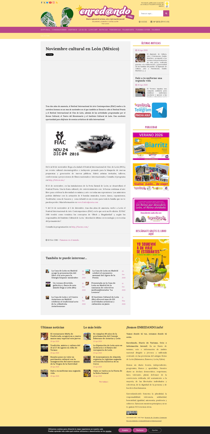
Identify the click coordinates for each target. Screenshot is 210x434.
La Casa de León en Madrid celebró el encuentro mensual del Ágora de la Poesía (105, 274)
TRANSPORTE (128, 30)
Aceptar (125, 430)
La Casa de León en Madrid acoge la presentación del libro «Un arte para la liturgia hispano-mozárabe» (65, 274)
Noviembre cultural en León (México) (82, 48)
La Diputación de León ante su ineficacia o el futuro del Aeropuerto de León (107, 347)
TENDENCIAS (115, 30)
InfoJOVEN (45, 36)
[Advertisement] (85, 83)
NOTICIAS (103, 30)
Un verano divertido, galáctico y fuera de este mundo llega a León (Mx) (64, 285)
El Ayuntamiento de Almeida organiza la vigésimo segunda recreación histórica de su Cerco (107, 360)
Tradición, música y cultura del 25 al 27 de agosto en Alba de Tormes (65, 347)
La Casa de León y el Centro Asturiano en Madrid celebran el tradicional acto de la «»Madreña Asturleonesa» (64, 301)
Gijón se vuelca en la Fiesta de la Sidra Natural (107, 372)
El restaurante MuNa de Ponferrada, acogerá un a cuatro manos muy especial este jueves (65, 336)
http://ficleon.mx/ (56, 180)
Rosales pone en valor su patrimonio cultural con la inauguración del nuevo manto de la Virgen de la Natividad (65, 360)
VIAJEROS (156, 30)
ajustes (108, 431)
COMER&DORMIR (59, 30)
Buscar (166, 13)
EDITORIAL (45, 30)
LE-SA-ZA (83, 30)
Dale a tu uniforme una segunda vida (148, 64)
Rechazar (140, 430)
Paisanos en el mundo (69, 240)
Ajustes (155, 430)
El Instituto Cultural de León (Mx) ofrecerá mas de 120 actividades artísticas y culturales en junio (105, 300)
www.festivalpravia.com (87, 202)
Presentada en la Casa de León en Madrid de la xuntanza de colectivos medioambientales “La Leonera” (103, 287)
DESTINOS (72, 30)
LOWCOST (93, 30)
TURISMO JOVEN (143, 30)
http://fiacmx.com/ (80, 227)
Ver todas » (103, 382)
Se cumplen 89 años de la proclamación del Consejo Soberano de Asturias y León (107, 336)
